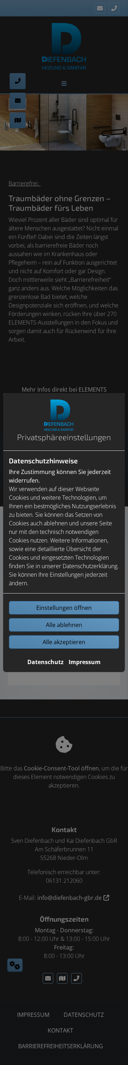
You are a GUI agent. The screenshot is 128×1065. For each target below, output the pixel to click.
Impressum (85, 662)
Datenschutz (45, 662)
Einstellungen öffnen (64, 608)
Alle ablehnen (64, 625)
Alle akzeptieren (64, 642)
